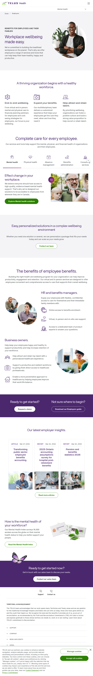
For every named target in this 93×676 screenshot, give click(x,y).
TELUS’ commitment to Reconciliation (21, 620)
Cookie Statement (32, 670)
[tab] (12, 161)
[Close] (90, 649)
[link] (6, 13)
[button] (88, 3)
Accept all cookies (74, 658)
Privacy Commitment (10, 673)
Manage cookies (74, 651)
